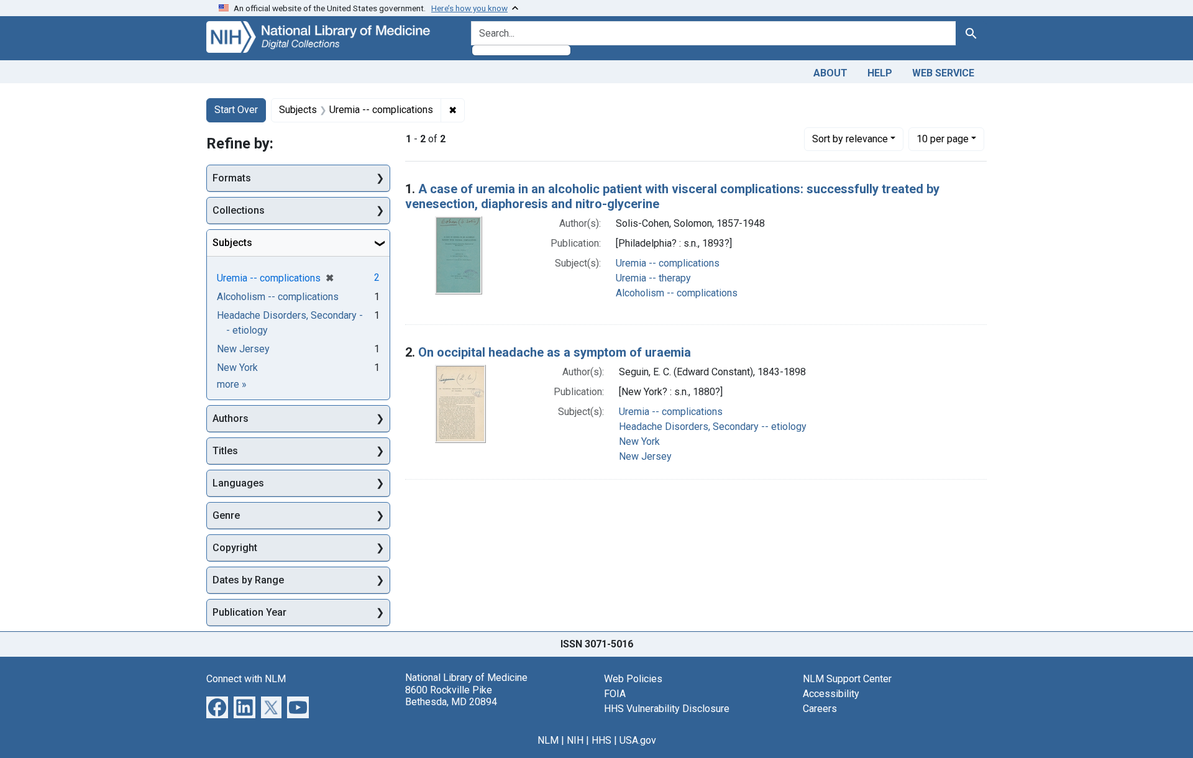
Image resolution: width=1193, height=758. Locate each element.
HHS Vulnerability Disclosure (666, 709)
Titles (225, 451)
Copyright (235, 548)
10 (942, 138)
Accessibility (831, 694)
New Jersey (645, 456)
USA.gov (637, 740)
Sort (850, 139)
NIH (575, 740)
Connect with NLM (246, 679)
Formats (232, 178)
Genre (226, 515)
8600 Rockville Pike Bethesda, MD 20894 (451, 696)
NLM (548, 740)
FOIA (615, 694)
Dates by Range (248, 580)
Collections (239, 210)
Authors (231, 418)
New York (639, 441)
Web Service (943, 73)
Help (879, 73)
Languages (238, 483)
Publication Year (249, 612)
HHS (601, 740)
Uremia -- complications (668, 263)
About (830, 73)
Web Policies (633, 679)
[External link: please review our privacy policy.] (217, 707)
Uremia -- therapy (653, 278)
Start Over (236, 110)
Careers (820, 709)
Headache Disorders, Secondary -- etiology (713, 426)
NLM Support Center (847, 679)
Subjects (232, 243)
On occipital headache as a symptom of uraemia (554, 352)
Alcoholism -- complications (677, 293)
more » (232, 384)
